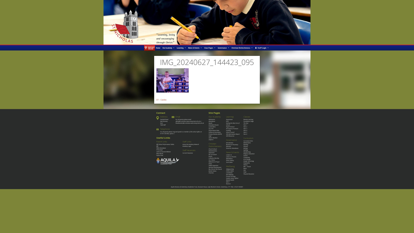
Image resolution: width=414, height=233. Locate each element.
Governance (222, 48)
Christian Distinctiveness (240, 48)
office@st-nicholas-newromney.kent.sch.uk (188, 121)
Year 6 (245, 134)
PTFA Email (159, 150)
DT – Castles (161, 100)
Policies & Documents (215, 132)
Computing (246, 157)
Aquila (210, 123)
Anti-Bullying (229, 175)
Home (158, 48)
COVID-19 (229, 155)
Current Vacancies (188, 153)
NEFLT (228, 182)
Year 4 (245, 130)
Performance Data (214, 130)
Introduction (229, 143)
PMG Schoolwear (161, 148)
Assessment (229, 119)
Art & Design (246, 159)
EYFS (227, 121)
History (245, 165)
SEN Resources (230, 136)
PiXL (244, 170)
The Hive (245, 123)
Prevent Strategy (231, 176)
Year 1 (245, 125)
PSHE (244, 172)
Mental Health (230, 180)
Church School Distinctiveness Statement (213, 151)
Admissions (212, 119)
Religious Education (249, 154)
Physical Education (248, 174)
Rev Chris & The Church (215, 169)
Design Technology (248, 161)
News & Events (193, 48)
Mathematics (247, 143)
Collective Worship (214, 158)
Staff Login (262, 48)
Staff (210, 136)
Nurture (228, 184)
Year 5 (245, 132)
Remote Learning (248, 119)
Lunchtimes (229, 173)
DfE (157, 146)
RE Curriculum (213, 154)
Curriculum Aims (248, 141)
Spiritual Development (215, 167)
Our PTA (211, 129)
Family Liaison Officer (232, 178)
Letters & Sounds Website (163, 152)
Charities (211, 173)
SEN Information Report (233, 134)
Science (245, 156)
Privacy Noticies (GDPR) (215, 134)
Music (245, 168)
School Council (230, 132)
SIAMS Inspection (213, 165)
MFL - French (247, 167)
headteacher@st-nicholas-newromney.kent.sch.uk (190, 123)
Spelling (245, 150)
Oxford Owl (159, 155)
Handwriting (247, 152)
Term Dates (229, 162)
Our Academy (167, 48)
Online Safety (230, 171)
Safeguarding (230, 169)
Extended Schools (214, 125)
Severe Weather (213, 138)
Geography (246, 163)
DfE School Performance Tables (165, 144)
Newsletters (229, 159)
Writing (245, 148)
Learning (180, 48)
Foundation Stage (248, 121)
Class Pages (208, 48)
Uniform (211, 140)
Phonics (245, 146)
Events (210, 156)
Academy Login (187, 146)
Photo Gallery (230, 160)
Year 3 (245, 129)
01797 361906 (164, 134)
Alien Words (159, 153)
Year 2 (245, 127)
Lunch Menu (212, 127)
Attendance (212, 121)
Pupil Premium (230, 127)
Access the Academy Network (191, 144)
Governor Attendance (232, 148)
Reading (245, 145)
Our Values (212, 160)
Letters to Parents (231, 157)
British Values (212, 171)
